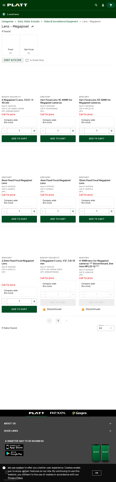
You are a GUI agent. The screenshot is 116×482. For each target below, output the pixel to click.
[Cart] (110, 5)
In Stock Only (37, 60)
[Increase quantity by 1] (34, 130)
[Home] (17, 5)
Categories (7, 21)
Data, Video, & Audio (28, 21)
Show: (101, 325)
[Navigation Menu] (4, 5)
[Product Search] (96, 5)
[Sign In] (103, 5)
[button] (32, 26)
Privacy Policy (15, 478)
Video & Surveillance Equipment (61, 21)
